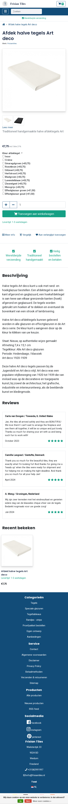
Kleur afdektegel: (12, 153)
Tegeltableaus (34, 614)
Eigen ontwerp (34, 631)
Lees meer (7, 127)
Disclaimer (34, 660)
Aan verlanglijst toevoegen (52, 235)
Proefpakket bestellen (34, 625)
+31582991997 (35, 769)
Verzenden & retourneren (34, 677)
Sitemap (34, 683)
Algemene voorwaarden (34, 655)
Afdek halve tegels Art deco (22, 24)
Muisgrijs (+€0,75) (14, 187)
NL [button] (35, 787)
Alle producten (34, 695)
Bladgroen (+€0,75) (15, 177)
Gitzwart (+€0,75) (14, 170)
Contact (34, 649)
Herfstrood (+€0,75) (15, 173)
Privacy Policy (34, 666)
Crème (8, 160)
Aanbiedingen (34, 637)
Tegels (34, 603)
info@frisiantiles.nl (35, 775)
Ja (20, 801)
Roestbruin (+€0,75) (15, 166)
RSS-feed (34, 709)
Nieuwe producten (34, 703)
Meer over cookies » (42, 801)
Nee (28, 801)
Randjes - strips (34, 620)
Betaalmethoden (34, 672)
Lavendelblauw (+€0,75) (17, 180)
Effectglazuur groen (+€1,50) (20, 190)
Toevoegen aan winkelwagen (35, 214)
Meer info (9, 235)
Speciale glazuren (34, 608)
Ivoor (8, 156)
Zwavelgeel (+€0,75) (15, 183)
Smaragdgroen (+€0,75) (17, 163)
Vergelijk (26, 235)
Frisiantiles (12, 43)
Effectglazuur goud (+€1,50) (19, 194)
